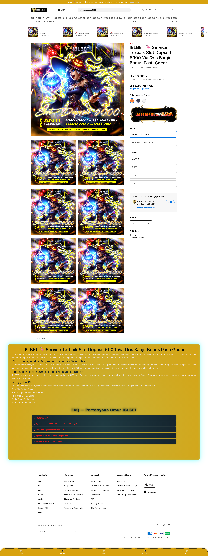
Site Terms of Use (98, 508)
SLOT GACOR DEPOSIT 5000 (164, 18)
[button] (34, 18)
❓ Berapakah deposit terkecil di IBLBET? (49, 430)
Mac (39, 481)
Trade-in (68, 504)
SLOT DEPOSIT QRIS (106, 18)
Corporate (68, 486)
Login (62, 553)
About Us (121, 481)
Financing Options (72, 499)
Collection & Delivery (100, 486)
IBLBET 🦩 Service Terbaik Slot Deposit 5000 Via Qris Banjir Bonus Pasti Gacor (104, 2)
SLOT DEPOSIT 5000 (61, 18)
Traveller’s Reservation (74, 508)
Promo (21, 553)
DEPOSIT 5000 (144, 18)
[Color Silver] (144, 101)
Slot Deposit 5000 (140, 134)
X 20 (134, 183)
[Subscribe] (75, 532)
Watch (40, 495)
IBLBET (34, 18)
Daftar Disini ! (135, 2)
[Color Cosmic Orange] (132, 100)
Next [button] (176, 2)
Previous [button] (32, 2)
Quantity (134, 217)
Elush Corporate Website (128, 495)
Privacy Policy (97, 504)
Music (40, 499)
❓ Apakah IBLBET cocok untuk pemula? (49, 441)
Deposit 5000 (44, 508)
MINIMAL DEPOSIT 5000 (126, 18)
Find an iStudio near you (127, 486)
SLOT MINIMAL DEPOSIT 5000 (44, 21)
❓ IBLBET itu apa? (41, 418)
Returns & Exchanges (100, 490)
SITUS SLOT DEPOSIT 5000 (84, 18)
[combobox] (104, 10)
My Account (96, 481)
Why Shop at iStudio (126, 490)
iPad (39, 486)
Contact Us (96, 495)
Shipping (144, 80)
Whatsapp (145, 553)
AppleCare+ (69, 481)
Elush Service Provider (73, 495)
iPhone (41, 490)
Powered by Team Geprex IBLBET (158, 537)
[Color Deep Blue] (138, 101)
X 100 (134, 167)
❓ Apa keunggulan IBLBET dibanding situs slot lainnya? (55, 424)
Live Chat (187, 553)
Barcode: (148, 68)
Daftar (104, 553)
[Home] (39, 10)
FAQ (92, 499)
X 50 (134, 175)
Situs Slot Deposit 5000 (142, 142)
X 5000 (135, 159)
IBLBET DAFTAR (45, 18)
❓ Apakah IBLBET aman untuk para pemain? (51, 436)
